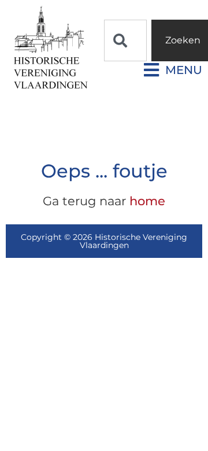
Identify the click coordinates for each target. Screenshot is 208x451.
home (147, 201)
